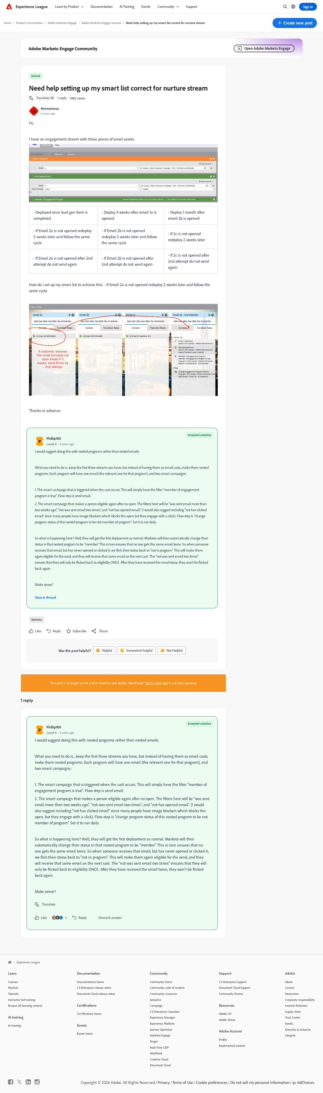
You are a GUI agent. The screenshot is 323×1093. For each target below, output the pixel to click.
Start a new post (156, 683)
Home (7, 23)
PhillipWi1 (53, 438)
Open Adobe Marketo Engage (267, 48)
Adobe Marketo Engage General (101, 23)
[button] (295, 23)
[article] (122, 823)
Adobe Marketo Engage (62, 23)
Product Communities (29, 23)
